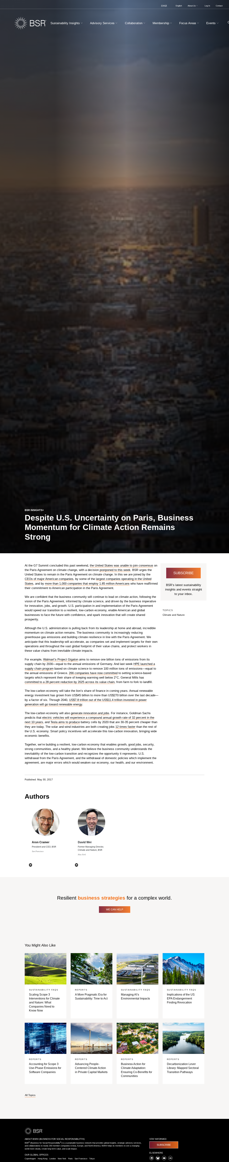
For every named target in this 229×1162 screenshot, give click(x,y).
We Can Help (114, 909)
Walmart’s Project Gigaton (60, 659)
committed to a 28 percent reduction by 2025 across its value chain (69, 682)
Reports (81, 990)
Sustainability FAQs (43, 990)
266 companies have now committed (93, 673)
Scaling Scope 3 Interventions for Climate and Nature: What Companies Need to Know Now (44, 1002)
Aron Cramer (40, 842)
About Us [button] (192, 6)
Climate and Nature (174, 615)
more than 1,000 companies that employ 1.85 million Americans (87, 583)
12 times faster (125, 726)
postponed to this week (115, 570)
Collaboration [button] (134, 23)
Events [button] (211, 23)
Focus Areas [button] (188, 23)
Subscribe (183, 573)
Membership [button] (161, 23)
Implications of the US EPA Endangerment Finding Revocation (181, 998)
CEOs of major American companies (49, 579)
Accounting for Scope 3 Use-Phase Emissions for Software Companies (45, 1068)
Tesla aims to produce (65, 722)
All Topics (30, 1095)
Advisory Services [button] (102, 23)
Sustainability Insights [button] (65, 23)
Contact (219, 6)
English (179, 6)
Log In (207, 6)
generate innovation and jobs (90, 713)
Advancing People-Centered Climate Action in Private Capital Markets (91, 1068)
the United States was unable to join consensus (121, 565)
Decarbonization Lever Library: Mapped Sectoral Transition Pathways (183, 1068)
